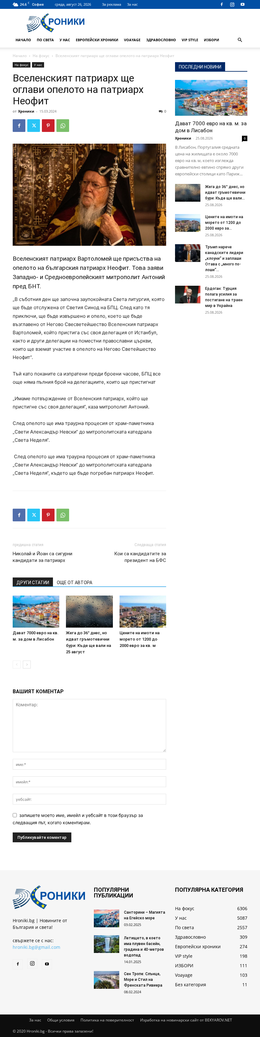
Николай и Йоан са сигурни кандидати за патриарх (42, 557)
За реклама (111, 4)
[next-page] (27, 665)
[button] (239, 40)
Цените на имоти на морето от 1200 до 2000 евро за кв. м (139, 639)
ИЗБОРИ (211, 39)
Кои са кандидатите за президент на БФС (140, 557)
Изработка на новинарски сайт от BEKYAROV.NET (186, 1020)
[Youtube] (242, 4)
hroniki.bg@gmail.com (36, 947)
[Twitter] (33, 125)
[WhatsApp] (62, 125)
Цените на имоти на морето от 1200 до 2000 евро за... (224, 223)
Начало (23, 39)
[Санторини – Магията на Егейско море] (106, 918)
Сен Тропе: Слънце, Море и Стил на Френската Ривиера (143, 980)
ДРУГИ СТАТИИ (32, 582)
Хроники (26, 111)
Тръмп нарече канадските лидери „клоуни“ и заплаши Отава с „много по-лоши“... (224, 258)
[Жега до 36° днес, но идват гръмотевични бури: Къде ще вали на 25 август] (89, 612)
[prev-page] (17, 665)
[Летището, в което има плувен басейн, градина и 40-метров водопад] (106, 944)
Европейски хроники (97, 39)
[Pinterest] (48, 125)
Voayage (132, 39)
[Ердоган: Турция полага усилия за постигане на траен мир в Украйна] (187, 294)
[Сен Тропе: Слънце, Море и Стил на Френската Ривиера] (106, 980)
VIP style (190, 39)
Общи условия (61, 1020)
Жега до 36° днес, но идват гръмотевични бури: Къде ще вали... (225, 192)
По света (45, 39)
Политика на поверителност (107, 1020)
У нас (65, 39)
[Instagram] (232, 4)
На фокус (41, 55)
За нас (132, 4)
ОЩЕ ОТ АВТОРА (74, 582)
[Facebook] (221, 4)
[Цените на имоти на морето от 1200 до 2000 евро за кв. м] (143, 612)
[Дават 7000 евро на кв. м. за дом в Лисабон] (36, 612)
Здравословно (161, 39)
